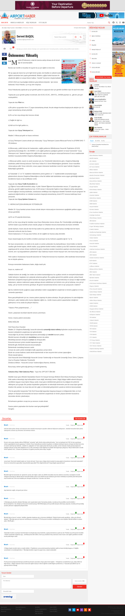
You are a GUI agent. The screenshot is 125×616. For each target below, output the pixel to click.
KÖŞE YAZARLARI (31, 23)
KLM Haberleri (93, 260)
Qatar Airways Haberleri (95, 294)
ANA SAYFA (4, 23)
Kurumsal (3, 611)
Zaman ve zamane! (96, 63)
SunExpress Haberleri (95, 314)
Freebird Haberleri (94, 229)
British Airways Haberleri (96, 189)
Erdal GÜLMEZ (53, 611)
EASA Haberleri (93, 203)
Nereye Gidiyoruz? (96, 49)
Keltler (93, 40)
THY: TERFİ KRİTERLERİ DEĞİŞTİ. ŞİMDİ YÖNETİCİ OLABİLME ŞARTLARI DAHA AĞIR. (102, 94)
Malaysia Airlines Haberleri (96, 269)
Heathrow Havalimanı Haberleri (97, 249)
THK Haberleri (93, 334)
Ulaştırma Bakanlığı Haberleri (97, 348)
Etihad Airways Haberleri (96, 218)
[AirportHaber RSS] (85, 609)
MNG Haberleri (93, 272)
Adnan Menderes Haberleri (96, 155)
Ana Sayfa (4, 607)
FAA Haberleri (93, 221)
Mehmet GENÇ (39, 611)
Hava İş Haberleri (94, 240)
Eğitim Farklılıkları (96, 36)
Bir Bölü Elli (94, 31)
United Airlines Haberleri (96, 351)
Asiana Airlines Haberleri (96, 181)
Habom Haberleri (94, 238)
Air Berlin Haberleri (94, 164)
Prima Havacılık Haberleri (96, 289)
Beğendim (73, 425)
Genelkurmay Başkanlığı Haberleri (98, 232)
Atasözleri (94, 58)
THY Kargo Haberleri (95, 340)
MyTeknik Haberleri (94, 277)
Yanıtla (67, 425)
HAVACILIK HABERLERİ (17, 23)
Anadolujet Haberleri (95, 178)
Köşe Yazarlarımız (6, 609)
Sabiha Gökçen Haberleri (96, 300)
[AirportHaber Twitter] (117, 22)
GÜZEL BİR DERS (96, 67)
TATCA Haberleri (94, 326)
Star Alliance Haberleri (95, 311)
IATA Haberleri (93, 252)
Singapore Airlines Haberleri (96, 309)
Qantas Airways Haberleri (96, 292)
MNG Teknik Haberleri (95, 275)
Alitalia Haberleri (94, 169)
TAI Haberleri (93, 317)
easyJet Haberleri (94, 206)
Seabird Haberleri (94, 303)
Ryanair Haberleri (94, 297)
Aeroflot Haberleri (94, 158)
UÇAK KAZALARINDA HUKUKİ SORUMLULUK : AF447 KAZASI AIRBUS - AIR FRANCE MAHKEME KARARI (102, 121)
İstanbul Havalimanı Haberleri (97, 257)
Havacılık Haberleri (94, 243)
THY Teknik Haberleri (95, 343)
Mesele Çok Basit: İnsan (100, 100)
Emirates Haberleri (94, 209)
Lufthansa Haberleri (94, 266)
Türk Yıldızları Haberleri (95, 346)
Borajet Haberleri (94, 186)
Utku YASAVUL (39, 613)
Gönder (79, 586)
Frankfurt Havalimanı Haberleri (97, 223)
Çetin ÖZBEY (53, 607)
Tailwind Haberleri (94, 320)
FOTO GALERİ (43, 23)
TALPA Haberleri (93, 323)
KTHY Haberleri (93, 263)
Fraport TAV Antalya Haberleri (97, 226)
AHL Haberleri (93, 161)
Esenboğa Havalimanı (95, 215)
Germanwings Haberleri (95, 235)
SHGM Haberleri (93, 306)
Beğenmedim (80, 425)
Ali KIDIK (37, 607)
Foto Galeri (19, 609)
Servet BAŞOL (53, 609)
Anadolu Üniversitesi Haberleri (97, 175)
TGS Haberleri (93, 331)
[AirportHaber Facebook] (113, 22)
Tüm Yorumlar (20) (80, 418)
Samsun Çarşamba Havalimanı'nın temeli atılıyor (100, 145)
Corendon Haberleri (94, 195)
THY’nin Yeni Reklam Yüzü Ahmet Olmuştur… (102, 86)
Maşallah (94, 45)
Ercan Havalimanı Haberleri (96, 212)
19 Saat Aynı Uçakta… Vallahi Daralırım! (101, 129)
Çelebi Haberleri (93, 192)
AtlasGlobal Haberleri (95, 184)
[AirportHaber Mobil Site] (89, 609)
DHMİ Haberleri (93, 201)
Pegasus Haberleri (94, 286)
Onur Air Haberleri (94, 280)
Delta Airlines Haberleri (95, 198)
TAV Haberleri (93, 329)
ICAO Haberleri (93, 255)
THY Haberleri (93, 337)
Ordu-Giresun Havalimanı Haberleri (98, 283)
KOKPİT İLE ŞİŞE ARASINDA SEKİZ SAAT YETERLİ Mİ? (102, 113)
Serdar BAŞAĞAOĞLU (41, 609)
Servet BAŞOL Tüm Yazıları (103, 77)
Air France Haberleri (94, 167)
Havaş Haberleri (93, 246)
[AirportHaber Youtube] (123, 22)
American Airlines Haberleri (96, 172)
